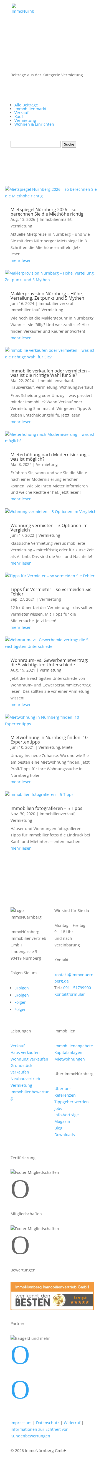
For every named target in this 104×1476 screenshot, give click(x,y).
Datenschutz (47, 1422)
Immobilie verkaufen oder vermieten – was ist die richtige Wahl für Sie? (50, 373)
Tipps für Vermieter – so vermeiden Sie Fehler (51, 591)
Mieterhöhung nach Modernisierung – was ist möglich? (50, 457)
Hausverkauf (22, 387)
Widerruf (72, 1422)
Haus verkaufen (25, 1052)
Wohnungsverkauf (76, 387)
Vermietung (25, 120)
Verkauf (21, 112)
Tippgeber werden (71, 1101)
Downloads (64, 1134)
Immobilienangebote (73, 1045)
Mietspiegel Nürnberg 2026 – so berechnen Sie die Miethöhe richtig (47, 211)
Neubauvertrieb (25, 1078)
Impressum (21, 1422)
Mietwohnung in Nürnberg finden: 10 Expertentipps (49, 739)
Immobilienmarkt (30, 108)
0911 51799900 (77, 987)
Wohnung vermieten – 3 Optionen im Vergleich (49, 527)
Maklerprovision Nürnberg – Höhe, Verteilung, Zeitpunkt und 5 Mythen (47, 296)
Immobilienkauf (25, 309)
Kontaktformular (69, 994)
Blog (58, 1128)
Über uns (63, 1088)
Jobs (58, 1108)
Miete (67, 747)
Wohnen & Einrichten (34, 124)
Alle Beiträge (26, 105)
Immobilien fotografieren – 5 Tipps (46, 808)
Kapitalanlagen (68, 1052)
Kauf (18, 116)
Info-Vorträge (66, 1114)
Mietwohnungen (69, 1059)
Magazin (62, 1121)
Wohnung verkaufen (29, 1059)
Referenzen (65, 1095)
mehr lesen (21, 260)
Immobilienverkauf (56, 303)
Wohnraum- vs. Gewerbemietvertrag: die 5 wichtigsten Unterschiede (49, 662)
